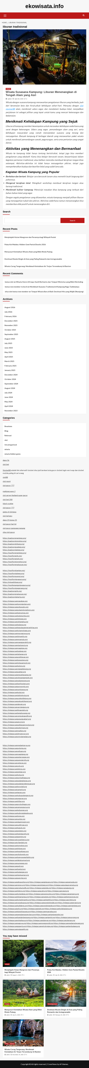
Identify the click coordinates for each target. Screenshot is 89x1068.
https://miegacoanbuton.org (14, 666)
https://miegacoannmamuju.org (15, 639)
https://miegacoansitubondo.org (16, 854)
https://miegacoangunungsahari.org (17, 719)
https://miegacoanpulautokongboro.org (18, 610)
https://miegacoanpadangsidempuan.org (19, 784)
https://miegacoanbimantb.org (15, 636)
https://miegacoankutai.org (13, 692)
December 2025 (11, 321)
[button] (5, 15)
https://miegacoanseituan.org (14, 751)
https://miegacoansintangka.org (15, 622)
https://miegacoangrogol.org (69, 902)
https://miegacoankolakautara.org (58, 908)
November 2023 (11, 411)
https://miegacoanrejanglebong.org (17, 669)
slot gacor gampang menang (14, 528)
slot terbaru (7, 516)
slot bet (6, 464)
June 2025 (9, 348)
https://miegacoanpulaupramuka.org (63, 885)
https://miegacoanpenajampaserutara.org (19, 914)
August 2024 (10, 388)
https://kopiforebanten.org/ (14, 570)
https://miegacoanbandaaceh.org (16, 834)
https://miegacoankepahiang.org (16, 851)
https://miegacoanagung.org (63, 888)
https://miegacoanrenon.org (14, 885)
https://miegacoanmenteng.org (68, 905)
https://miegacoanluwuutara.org (15, 660)
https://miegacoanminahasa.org (15, 920)
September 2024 (11, 384)
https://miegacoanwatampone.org (16, 680)
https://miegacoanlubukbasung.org (17, 911)
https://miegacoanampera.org (67, 894)
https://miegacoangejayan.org (41, 882)
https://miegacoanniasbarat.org (15, 645)
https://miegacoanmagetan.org (15, 648)
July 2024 (8, 393)
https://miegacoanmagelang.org (15, 754)
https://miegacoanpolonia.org (14, 748)
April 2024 (9, 406)
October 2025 (10, 330)
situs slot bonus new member (16, 292)
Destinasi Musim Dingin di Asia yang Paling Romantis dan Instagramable (33, 259)
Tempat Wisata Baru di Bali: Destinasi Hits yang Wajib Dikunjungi (57, 292)
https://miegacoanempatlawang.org (17, 675)
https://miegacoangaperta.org (15, 926)
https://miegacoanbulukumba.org (16, 616)
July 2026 (8, 312)
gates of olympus (9, 512)
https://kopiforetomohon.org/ (15, 562)
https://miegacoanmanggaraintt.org (17, 642)
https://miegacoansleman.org (63, 920)
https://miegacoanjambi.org (44, 917)
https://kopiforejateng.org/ (13, 573)
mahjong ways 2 (9, 491)
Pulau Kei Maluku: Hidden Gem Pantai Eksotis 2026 (25, 244)
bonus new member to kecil (16, 287)
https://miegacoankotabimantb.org (17, 900)
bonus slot (9, 282)
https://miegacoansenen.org (40, 897)
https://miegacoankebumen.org (15, 810)
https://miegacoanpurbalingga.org (16, 778)
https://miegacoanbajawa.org (14, 625)
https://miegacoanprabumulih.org (16, 888)
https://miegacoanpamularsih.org (16, 760)
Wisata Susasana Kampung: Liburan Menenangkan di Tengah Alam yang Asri (41, 93)
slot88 (5, 477)
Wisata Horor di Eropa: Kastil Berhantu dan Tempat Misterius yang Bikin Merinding (49, 282)
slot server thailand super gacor (15, 495)
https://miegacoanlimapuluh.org (15, 710)
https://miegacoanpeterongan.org (16, 757)
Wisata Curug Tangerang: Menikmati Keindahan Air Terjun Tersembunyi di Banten (38, 266)
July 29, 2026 (59, 975)
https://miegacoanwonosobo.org (42, 894)
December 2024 (11, 375)
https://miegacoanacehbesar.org (16, 657)
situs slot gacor (9, 532)
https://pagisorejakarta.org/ (14, 597)
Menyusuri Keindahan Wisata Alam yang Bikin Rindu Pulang (28, 252)
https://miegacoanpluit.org (33, 908)
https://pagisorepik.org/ (12, 591)
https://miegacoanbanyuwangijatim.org (18, 857)
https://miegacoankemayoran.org (65, 897)
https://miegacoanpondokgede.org (42, 905)
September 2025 (11, 334)
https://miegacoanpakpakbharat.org (17, 701)
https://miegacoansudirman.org (15, 825)
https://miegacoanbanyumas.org (16, 613)
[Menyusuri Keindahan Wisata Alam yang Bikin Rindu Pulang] (23, 993)
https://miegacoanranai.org (58, 891)
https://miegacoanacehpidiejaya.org (17, 698)
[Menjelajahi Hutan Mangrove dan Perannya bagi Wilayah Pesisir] (23, 953)
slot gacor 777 (8, 485)
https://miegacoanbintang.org (15, 619)
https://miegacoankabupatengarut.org (18, 795)
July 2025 (8, 343)
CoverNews (52, 1064)
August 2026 (10, 307)
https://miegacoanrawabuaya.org (16, 902)
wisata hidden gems (13, 454)
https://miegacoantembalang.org (67, 926)
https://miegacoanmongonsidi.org (40, 923)
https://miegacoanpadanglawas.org (17, 781)
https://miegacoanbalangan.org (15, 872)
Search (6, 211)
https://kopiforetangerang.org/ (15, 588)
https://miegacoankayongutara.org (16, 604)
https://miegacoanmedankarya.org (16, 745)
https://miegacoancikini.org (65, 900)
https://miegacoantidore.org (14, 891)
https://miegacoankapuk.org (14, 828)
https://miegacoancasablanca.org (16, 840)
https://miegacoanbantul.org (14, 869)
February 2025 (10, 366)
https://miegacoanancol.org (14, 722)
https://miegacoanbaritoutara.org (16, 683)
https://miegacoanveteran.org (14, 763)
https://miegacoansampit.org (14, 789)
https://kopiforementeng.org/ (14, 553)
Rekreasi (8, 435)
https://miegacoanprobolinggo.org (16, 804)
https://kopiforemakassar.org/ (15, 564)
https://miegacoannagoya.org (14, 923)
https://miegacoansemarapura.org (16, 807)
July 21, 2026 (16, 1015)
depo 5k (6, 460)
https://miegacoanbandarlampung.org (18, 917)
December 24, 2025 (18, 1054)
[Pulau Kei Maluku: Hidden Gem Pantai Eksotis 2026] (65, 953)
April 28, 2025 (19, 99)
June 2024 (9, 397)
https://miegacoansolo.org (13, 766)
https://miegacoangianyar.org (40, 920)
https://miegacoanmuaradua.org (44, 911)
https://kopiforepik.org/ (12, 556)
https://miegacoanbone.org (13, 816)
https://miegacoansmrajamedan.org (17, 736)
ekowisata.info (44, 6)
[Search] (83, 15)
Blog (6, 431)
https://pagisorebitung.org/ (14, 544)
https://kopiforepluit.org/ (13, 559)
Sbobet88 (7, 470)
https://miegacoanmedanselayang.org (69, 923)
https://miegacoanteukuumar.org (16, 875)
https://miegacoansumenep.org (15, 863)
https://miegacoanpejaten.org (14, 831)
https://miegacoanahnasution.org (16, 882)
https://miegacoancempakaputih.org (17, 716)
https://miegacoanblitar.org (14, 801)
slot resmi (7, 481)
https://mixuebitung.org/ (12, 582)
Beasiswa (8, 426)
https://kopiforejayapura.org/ (14, 579)
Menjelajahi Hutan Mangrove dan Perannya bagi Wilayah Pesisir (30, 237)
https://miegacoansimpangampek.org (18, 677)
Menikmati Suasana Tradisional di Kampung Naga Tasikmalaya (54, 287)
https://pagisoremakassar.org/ (15, 594)
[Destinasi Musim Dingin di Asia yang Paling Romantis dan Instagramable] (65, 993)
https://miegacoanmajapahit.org (15, 929)
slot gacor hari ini (9, 524)
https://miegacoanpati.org (13, 866)
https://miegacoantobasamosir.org (16, 663)
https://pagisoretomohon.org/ (15, 541)
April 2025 (9, 357)
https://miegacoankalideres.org (15, 905)
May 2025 (9, 352)
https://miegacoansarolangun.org (16, 707)
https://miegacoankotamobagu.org (17, 630)
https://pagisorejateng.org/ (13, 550)
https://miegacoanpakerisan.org (15, 728)
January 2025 (10, 370)
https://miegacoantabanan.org (15, 654)
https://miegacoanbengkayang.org (16, 713)
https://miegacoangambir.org (14, 837)
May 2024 (9, 402)
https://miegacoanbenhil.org (42, 900)
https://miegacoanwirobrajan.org (40, 926)
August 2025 (10, 339)
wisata (8, 89)
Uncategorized (11, 445)
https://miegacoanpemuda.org (65, 882)
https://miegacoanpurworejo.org (16, 686)
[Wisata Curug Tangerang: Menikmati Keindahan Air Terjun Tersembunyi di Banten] (23, 1032)
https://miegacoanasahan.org (14, 672)
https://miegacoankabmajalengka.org (18, 813)
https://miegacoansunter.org (14, 819)
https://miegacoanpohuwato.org (15, 607)
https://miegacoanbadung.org (14, 651)
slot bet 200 (7, 499)
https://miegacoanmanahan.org (15, 601)
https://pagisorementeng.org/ (14, 538)
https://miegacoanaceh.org (36, 891)
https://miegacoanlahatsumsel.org (16, 860)
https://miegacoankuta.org (13, 775)
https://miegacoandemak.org (14, 704)
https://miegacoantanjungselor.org (49, 914)
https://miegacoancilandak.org (15, 842)
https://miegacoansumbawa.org (15, 689)
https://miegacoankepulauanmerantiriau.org (20, 627)
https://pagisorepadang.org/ (14, 547)
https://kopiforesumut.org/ (13, 576)
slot (6, 440)
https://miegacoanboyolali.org (15, 786)
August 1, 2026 (16, 975)
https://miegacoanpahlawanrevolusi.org (18, 725)
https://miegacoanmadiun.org (14, 731)
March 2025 (9, 361)
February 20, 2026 (60, 1015)
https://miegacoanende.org (40, 888)
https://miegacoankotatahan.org (16, 894)
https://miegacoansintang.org (37, 885)
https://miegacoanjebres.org (14, 769)
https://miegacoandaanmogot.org (16, 822)
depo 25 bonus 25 (10, 520)
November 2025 (11, 325)
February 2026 (10, 316)
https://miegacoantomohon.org (15, 845)
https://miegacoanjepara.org (14, 792)
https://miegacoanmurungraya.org (16, 633)
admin (10, 99)
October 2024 (10, 379)
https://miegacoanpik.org (13, 908)
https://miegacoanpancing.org (15, 878)
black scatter (8, 503)
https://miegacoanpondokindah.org (44, 902)
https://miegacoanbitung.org (14, 848)
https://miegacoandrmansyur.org (16, 734)
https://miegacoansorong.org (67, 917)
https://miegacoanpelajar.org (14, 772)
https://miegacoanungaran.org (15, 798)
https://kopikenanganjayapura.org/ (17, 585)
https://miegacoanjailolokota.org (16, 695)
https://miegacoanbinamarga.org (16, 897)
